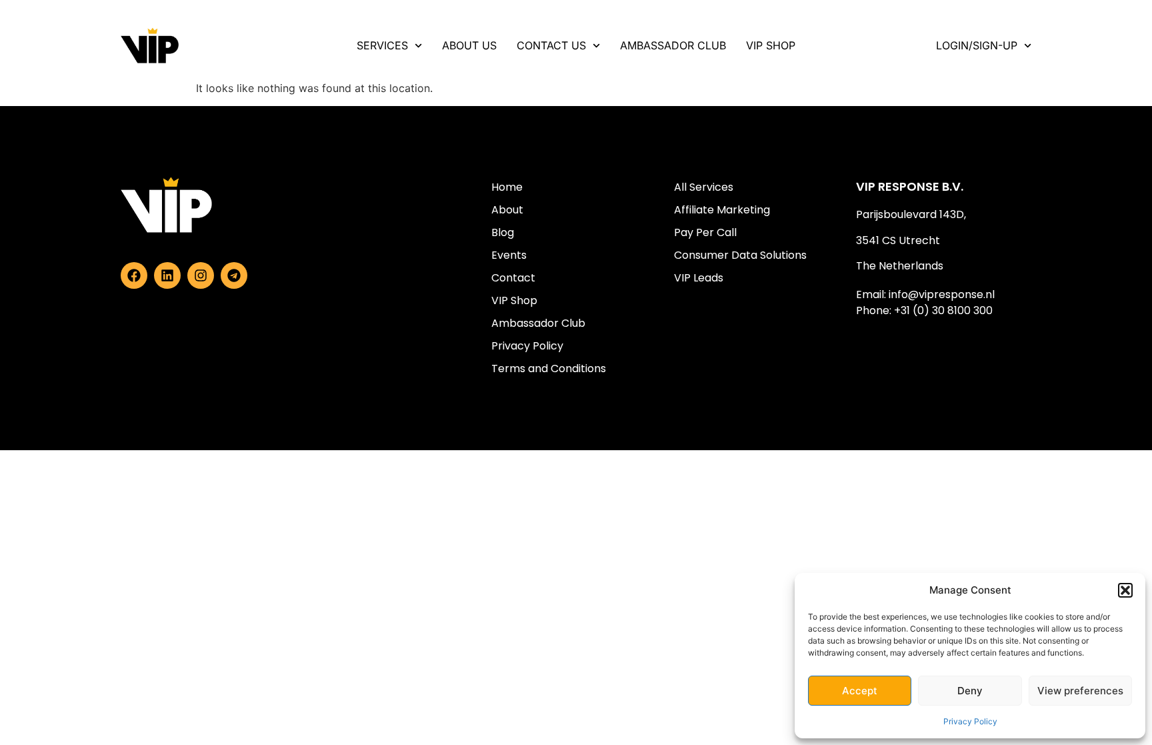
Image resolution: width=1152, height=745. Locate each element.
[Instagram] (200, 275)
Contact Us (551, 45)
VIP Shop (770, 45)
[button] (1125, 590)
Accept (859, 690)
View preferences (1080, 690)
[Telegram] (234, 275)
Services (382, 45)
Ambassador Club (673, 45)
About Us (469, 45)
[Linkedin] (167, 275)
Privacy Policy (970, 721)
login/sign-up (976, 45)
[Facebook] (134, 275)
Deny (970, 690)
